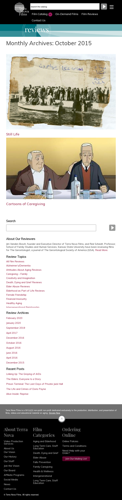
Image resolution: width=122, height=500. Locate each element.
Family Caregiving (42, 466)
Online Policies (70, 441)
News (7, 484)
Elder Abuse (39, 457)
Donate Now (54, 413)
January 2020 (13, 322)
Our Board (9, 470)
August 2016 (13, 347)
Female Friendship (16, 295)
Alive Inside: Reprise (17, 393)
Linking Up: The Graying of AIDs (23, 373)
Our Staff (9, 461)
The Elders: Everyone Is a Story (23, 379)
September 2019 (15, 327)
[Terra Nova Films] (23, 8)
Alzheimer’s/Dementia (18, 265)
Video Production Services (13, 442)
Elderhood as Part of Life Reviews (25, 291)
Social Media (11, 479)
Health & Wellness (43, 471)
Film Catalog (39, 14)
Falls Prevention (42, 462)
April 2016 (11, 357)
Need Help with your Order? (73, 451)
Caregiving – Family (16, 274)
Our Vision (9, 452)
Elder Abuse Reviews (18, 286)
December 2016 (15, 337)
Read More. (102, 250)
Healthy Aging (14, 303)
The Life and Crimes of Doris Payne (26, 388)
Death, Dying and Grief (45, 452)
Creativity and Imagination (20, 278)
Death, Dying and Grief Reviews (24, 282)
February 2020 (14, 318)
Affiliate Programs (14, 474)
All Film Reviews (15, 261)
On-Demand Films (66, 14)
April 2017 (11, 332)
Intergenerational (42, 475)
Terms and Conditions (74, 445)
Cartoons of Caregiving (25, 204)
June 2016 (11, 352)
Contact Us (38, 20)
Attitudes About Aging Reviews (23, 270)
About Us (9, 448)
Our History (10, 456)
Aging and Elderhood (44, 441)
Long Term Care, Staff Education (45, 447)
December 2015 (15, 362)
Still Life (12, 134)
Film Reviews (89, 14)
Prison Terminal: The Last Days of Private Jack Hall (34, 383)
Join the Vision (11, 465)
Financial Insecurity (16, 299)
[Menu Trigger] (111, 6)
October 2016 (13, 342)
